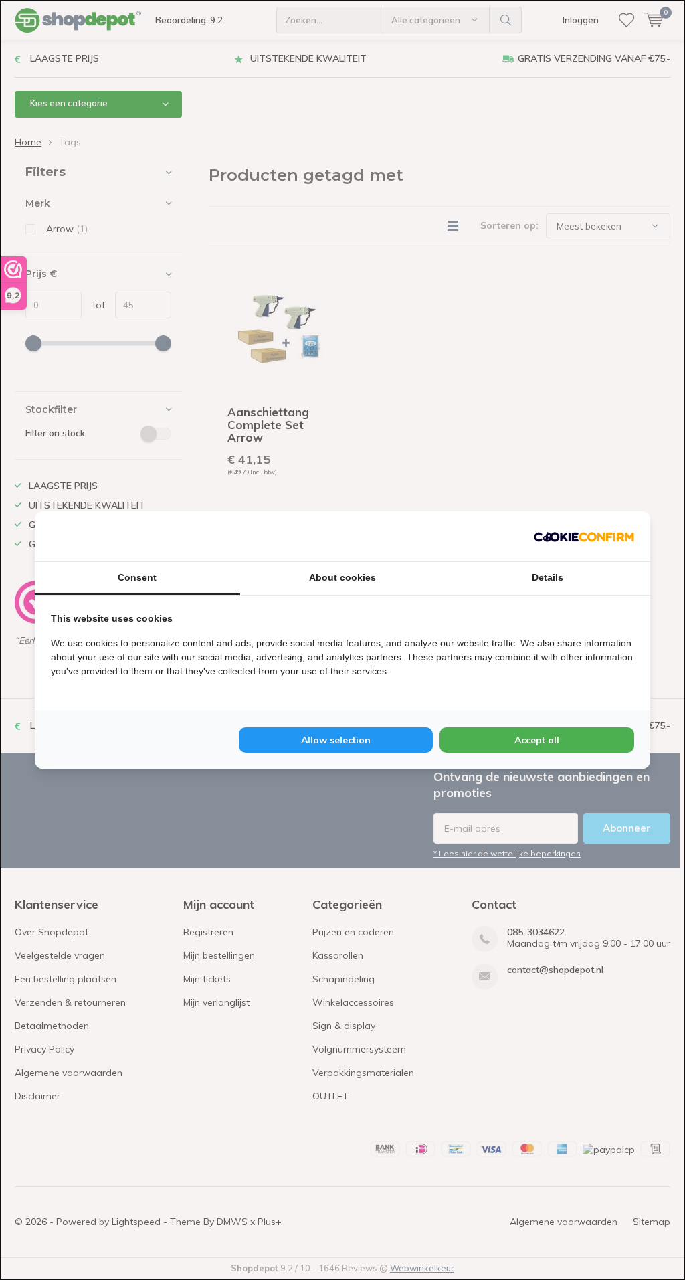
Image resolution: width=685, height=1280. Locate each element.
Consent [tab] (137, 577)
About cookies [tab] (342, 577)
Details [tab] (547, 577)
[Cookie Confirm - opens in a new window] (584, 536)
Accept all (536, 740)
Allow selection (336, 740)
